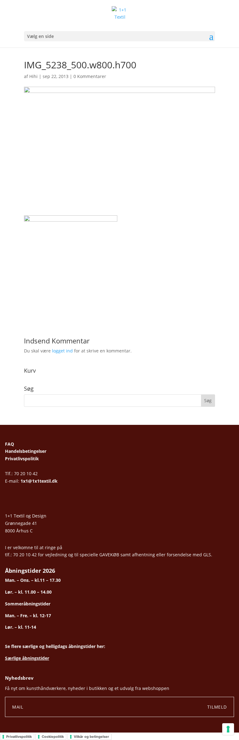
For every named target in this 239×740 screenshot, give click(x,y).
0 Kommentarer (89, 76)
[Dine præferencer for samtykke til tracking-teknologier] (228, 729)
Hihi (33, 76)
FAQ (9, 444)
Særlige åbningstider (27, 658)
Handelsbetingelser (25, 451)
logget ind (62, 351)
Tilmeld (217, 707)
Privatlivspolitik (22, 459)
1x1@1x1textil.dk (39, 481)
